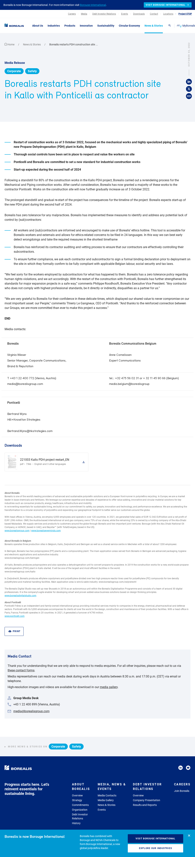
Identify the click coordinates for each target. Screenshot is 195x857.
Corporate (14, 71)
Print (16, 631)
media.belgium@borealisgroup (129, 384)
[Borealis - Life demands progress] (13, 25)
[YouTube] (188, 768)
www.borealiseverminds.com (46, 530)
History (76, 823)
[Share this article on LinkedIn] (189, 82)
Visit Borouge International (155, 838)
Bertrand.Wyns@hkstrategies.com (30, 431)
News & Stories (32, 44)
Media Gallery (106, 800)
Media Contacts (107, 795)
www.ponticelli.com (15, 616)
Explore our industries (155, 848)
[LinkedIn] (180, 768)
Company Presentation (146, 800)
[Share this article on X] (189, 89)
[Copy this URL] (189, 96)
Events (102, 809)
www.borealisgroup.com (17, 530)
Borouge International (93, 4)
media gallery (109, 687)
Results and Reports (145, 804)
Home (11, 44)
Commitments (80, 804)
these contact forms (21, 670)
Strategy (77, 800)
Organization (79, 809)
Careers (182, 784)
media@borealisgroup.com (25, 384)
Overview (77, 795)
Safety (32, 71)
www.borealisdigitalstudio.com (20, 595)
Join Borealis (181, 790)
